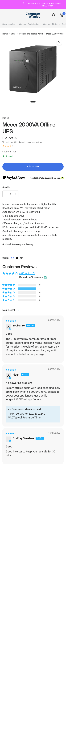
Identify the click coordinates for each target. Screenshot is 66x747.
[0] (61, 15)
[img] (11, 321)
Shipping (18, 142)
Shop (13, 34)
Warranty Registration (29, 24)
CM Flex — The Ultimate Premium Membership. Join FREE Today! (37, 4)
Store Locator (8, 24)
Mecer (5, 118)
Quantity (6, 187)
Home (5, 34)
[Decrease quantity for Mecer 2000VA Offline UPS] (5, 193)
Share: (5, 258)
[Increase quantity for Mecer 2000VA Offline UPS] (15, 193)
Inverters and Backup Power (31, 34)
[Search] (53, 15)
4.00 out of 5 (27, 273)
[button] (8, 288)
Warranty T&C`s (50, 24)
